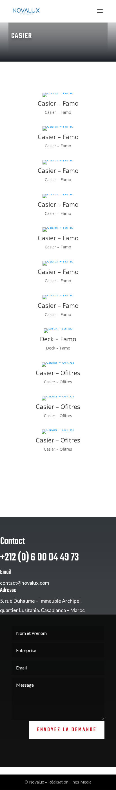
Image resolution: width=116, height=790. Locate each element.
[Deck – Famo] (58, 332)
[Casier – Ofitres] (58, 366)
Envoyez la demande (67, 730)
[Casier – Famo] (58, 97)
